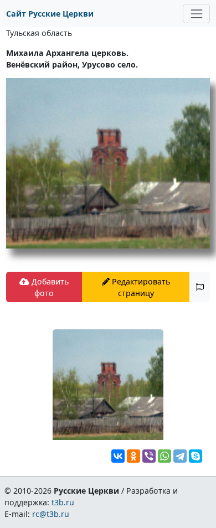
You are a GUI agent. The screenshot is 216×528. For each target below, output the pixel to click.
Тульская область (39, 33)
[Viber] (149, 456)
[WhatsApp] (164, 456)
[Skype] (195, 456)
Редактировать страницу (140, 287)
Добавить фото (49, 287)
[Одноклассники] (133, 456)
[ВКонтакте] (118, 456)
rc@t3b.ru (50, 514)
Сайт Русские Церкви (50, 13)
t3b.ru (63, 502)
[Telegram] (180, 456)
